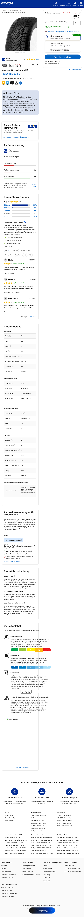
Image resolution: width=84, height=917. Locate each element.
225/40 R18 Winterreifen (64, 820)
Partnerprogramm (28, 866)
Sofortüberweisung (49, 872)
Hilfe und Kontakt (7, 887)
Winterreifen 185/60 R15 (12, 837)
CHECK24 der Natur (72, 872)
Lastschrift (46, 878)
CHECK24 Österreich (8, 875)
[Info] (10, 336)
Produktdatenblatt (23, 767)
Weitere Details (34, 185)
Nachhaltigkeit (69, 866)
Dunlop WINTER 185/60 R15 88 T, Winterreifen (42, 848)
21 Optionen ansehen (74, 69)
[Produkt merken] (33, 65)
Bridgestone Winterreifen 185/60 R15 (16, 845)
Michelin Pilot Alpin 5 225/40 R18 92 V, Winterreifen (68, 837)
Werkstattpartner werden (31, 875)
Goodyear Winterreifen (38, 828)
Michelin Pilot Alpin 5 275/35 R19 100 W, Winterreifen (68, 840)
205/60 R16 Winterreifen (64, 815)
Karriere (4, 866)
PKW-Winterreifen (13, 10)
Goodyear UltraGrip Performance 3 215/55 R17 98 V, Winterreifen (68, 850)
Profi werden (26, 869)
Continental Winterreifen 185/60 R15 (16, 840)
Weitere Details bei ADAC (12, 561)
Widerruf (54, 908)
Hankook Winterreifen (38, 826)
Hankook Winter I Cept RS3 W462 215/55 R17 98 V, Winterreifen (68, 842)
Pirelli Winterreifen (36, 818)
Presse (3, 869)
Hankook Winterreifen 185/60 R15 (15, 848)
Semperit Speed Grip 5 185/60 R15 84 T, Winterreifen (42, 853)
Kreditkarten (47, 869)
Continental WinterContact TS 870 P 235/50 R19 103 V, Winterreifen (68, 848)
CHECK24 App (6, 890)
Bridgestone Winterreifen (38, 823)
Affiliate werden (27, 872)
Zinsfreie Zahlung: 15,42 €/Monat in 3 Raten (63, 31)
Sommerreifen (9, 820)
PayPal (45, 866)
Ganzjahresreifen (10, 818)
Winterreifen (9, 815)
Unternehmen (6, 872)
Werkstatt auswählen (62, 57)
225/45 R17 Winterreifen (64, 826)
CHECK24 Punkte (7, 897)
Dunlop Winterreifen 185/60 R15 (14, 853)
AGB (28, 908)
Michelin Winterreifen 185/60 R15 (15, 842)
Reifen (4, 10)
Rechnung (46, 875)
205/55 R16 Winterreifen (64, 823)
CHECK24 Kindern (72, 869)
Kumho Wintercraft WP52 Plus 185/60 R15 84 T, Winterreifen (42, 840)
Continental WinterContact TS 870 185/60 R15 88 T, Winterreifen (42, 850)
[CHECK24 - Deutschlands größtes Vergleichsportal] (7, 3)
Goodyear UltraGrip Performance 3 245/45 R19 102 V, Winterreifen (68, 853)
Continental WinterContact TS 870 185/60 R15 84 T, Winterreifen (42, 845)
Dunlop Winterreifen (37, 831)
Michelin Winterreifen (37, 820)
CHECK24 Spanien (7, 878)
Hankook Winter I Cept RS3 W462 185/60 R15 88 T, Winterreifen (42, 837)
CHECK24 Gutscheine (9, 894)
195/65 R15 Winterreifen (64, 818)
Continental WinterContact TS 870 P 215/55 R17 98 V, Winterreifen (68, 845)
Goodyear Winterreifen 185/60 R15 (15, 850)
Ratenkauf (46, 881)
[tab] (17, 52)
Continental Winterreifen (38, 815)
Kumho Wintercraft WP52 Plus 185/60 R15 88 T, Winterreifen (42, 842)
